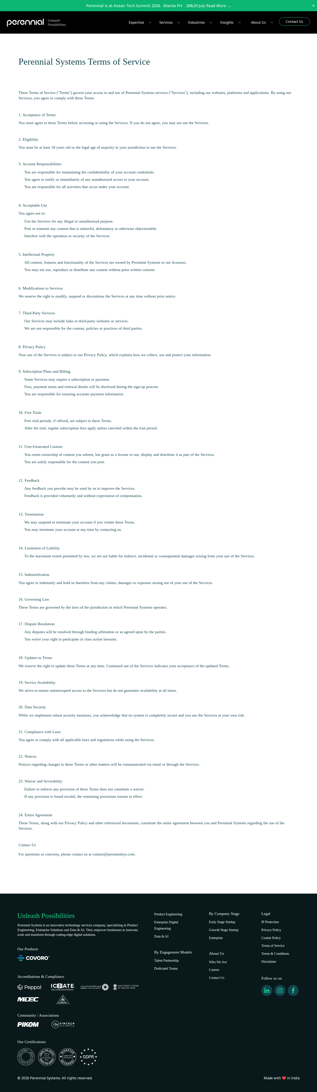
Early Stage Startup (222, 922)
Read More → (218, 5)
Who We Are (218, 962)
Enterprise (216, 938)
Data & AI (161, 936)
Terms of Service (272, 945)
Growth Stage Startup (224, 930)
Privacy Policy (271, 930)
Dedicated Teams (166, 968)
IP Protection (270, 922)
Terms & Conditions (275, 953)
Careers (214, 970)
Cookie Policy (271, 938)
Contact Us (216, 978)
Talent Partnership (166, 960)
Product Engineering (168, 914)
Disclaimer (268, 961)
